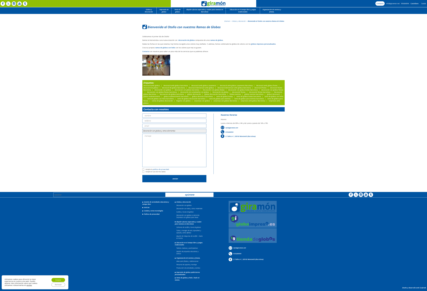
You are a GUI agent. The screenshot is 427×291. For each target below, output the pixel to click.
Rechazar (58, 285)
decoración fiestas (239, 92)
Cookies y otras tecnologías (153, 211)
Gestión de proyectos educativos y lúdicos (187, 252)
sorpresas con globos (202, 101)
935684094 (405, 3)
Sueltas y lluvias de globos (185, 212)
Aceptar (58, 280)
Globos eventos (235, 94)
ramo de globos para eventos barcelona (249, 99)
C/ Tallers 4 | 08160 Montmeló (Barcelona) (240, 136)
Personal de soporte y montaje (186, 264)
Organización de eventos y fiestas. (272, 10)
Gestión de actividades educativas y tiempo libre (155, 203)
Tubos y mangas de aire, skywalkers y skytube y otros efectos (188, 231)
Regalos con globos (183, 101)
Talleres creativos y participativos (187, 248)
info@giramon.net (393, 3)
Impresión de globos (164, 10)
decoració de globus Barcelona (173, 88)
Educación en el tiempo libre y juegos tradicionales (243, 10)
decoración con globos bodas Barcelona (243, 90)
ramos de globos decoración (162, 101)
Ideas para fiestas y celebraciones (187, 261)
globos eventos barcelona (253, 94)
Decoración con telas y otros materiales (189, 208)
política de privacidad (161, 169)
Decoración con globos (184, 205)
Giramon (227, 21)
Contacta (145, 51)
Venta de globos (177, 10)
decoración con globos (162, 90)
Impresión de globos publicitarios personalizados (187, 273)
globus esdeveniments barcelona (176, 96)
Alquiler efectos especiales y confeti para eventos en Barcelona (204, 10)
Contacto (380, 3)
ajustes (29, 285)
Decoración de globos (220, 92)
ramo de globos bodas (224, 96)
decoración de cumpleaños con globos (194, 92)
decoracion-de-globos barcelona (172, 94)
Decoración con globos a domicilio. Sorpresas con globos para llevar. (188, 216)
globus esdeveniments (151, 96)
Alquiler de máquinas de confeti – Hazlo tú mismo (189, 237)
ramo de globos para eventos (220, 99)
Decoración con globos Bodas (214, 90)
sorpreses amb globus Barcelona (253, 101)
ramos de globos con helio (165, 48)
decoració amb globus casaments (203, 85)
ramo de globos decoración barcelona (191, 99)
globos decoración (194, 94)
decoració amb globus (151, 85)
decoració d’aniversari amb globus (201, 88)
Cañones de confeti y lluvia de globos (188, 227)
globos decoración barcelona (215, 94)
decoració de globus (150, 88)
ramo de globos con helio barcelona (160, 99)
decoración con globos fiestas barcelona (162, 92)
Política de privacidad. (152, 214)
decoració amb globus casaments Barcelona (236, 85)
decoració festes (260, 88)
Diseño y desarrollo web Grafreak (414, 288)
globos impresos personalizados (263, 44)
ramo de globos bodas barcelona (248, 96)
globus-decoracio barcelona (202, 96)
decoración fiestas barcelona (259, 92)
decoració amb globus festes (267, 85)
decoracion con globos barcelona (187, 90)
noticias (146, 207)
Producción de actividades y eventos (188, 268)
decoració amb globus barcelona (175, 85)
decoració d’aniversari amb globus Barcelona (234, 88)
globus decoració (273, 94)
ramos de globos (216, 40)
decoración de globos (186, 40)
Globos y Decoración (149, 10)
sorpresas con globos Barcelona (225, 101)
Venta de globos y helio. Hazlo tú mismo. (187, 279)
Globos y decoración (239, 21)
